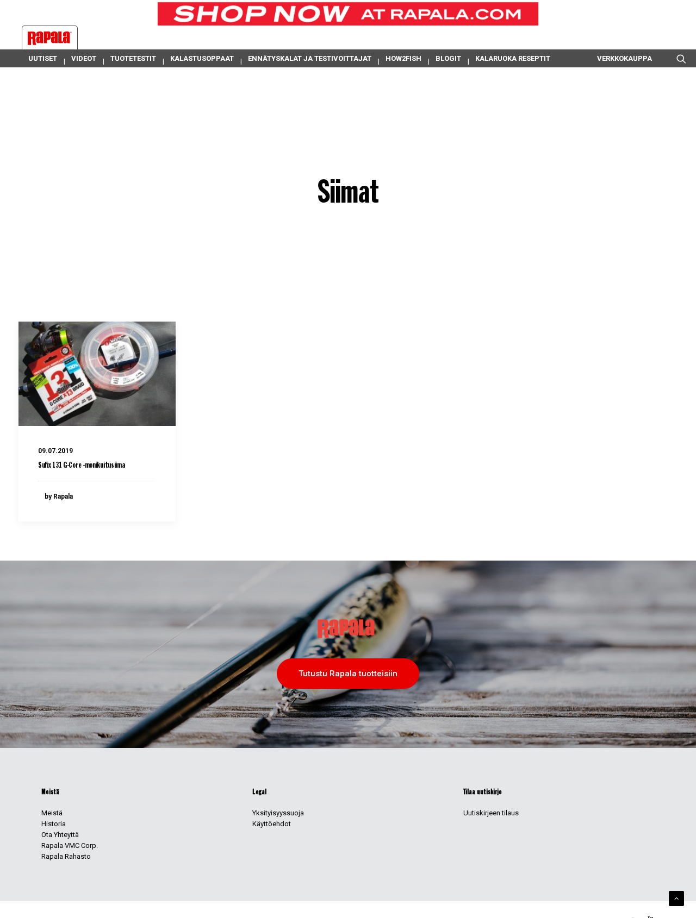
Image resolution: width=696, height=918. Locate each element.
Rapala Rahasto (66, 856)
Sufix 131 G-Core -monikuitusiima (81, 466)
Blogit (448, 58)
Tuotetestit (133, 58)
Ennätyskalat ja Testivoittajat (309, 58)
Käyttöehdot (271, 824)
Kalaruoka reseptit (512, 58)
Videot (83, 58)
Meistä (52, 813)
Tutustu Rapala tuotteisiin (348, 673)
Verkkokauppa (624, 58)
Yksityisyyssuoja (278, 813)
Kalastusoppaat (202, 58)
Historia (53, 824)
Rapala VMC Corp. (69, 845)
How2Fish (403, 58)
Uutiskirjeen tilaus (491, 813)
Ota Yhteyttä (60, 835)
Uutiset (42, 58)
